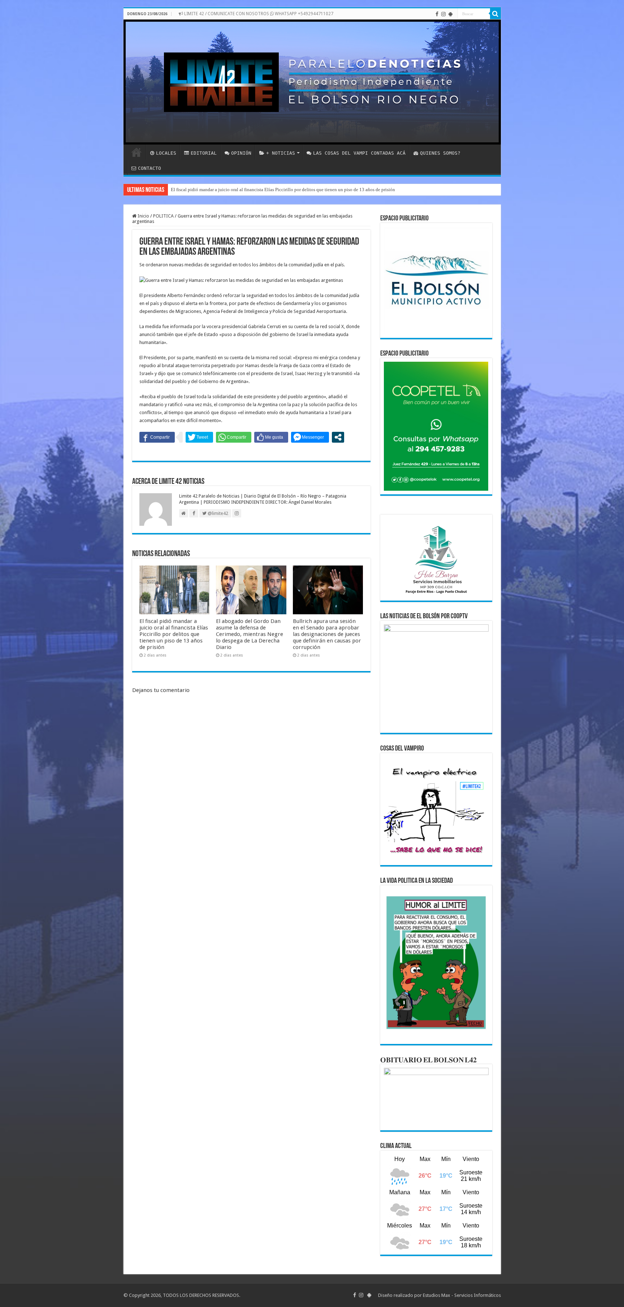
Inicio (142, 216)
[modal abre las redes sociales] (338, 437)
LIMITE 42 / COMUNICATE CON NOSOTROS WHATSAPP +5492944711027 (258, 13)
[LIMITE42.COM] (312, 82)
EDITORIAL (204, 153)
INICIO (136, 152)
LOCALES (166, 153)
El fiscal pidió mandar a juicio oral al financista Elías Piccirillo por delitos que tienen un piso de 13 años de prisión (283, 189)
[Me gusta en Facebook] (271, 437)
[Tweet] (199, 437)
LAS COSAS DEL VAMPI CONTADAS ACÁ (359, 153)
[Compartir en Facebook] (157, 437)
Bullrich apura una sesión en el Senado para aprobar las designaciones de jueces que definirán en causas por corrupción (327, 634)
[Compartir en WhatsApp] (233, 437)
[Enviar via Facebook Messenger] (310, 437)
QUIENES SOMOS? (440, 153)
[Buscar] (495, 13)
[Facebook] (437, 14)
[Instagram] (443, 14)
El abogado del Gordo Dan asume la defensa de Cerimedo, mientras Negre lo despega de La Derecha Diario (249, 634)
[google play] (450, 14)
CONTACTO (149, 168)
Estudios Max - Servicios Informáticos (462, 1295)
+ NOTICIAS (280, 153)
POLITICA (163, 216)
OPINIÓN (241, 153)
